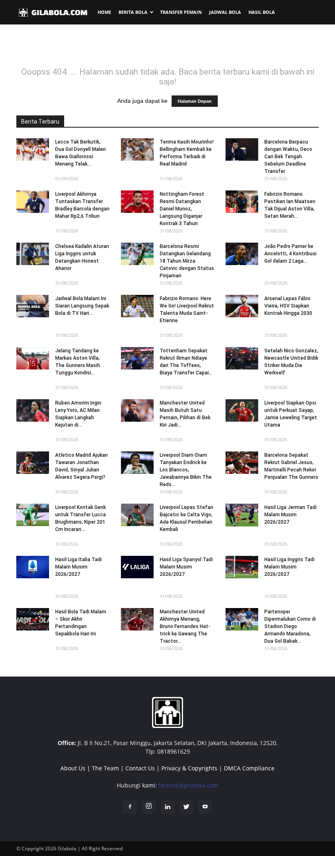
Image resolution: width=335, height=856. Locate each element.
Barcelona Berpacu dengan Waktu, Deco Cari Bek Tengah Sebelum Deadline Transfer (288, 156)
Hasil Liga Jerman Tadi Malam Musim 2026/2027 (290, 514)
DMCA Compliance (249, 768)
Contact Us (140, 768)
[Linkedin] (167, 807)
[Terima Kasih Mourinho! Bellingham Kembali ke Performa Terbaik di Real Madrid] (137, 149)
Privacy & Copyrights (189, 768)
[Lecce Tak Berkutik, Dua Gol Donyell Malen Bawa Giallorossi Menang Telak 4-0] (32, 149)
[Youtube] (205, 807)
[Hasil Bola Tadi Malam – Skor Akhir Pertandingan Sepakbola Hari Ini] (32, 619)
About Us (72, 768)
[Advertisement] (167, 48)
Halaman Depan (195, 101)
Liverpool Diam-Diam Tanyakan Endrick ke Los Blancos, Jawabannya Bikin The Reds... (186, 469)
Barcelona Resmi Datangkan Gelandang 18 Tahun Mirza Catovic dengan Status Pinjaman (187, 261)
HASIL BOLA (261, 12)
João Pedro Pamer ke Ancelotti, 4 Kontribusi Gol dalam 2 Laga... (290, 253)
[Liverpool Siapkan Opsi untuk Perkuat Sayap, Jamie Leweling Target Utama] (242, 410)
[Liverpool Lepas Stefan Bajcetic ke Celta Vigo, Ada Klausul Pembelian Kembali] (137, 515)
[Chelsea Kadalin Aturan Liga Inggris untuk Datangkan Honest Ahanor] (32, 254)
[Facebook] (129, 807)
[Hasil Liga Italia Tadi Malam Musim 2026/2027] (32, 567)
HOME (104, 12)
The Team (105, 768)
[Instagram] (148, 806)
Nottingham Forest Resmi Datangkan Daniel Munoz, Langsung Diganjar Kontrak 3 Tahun (182, 208)
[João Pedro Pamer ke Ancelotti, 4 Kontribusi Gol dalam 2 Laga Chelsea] (242, 254)
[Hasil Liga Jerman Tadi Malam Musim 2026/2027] (242, 515)
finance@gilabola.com (189, 785)
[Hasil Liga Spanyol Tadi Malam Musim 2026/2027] (137, 567)
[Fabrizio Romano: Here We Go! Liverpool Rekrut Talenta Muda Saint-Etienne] (137, 306)
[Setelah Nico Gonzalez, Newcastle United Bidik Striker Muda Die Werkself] (242, 358)
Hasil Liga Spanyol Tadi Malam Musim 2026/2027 (186, 567)
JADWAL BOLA (225, 12)
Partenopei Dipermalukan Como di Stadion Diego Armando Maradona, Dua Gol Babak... (290, 626)
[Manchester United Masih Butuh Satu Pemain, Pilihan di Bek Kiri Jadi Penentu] (137, 410)
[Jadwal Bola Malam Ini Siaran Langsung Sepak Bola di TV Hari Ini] (32, 306)
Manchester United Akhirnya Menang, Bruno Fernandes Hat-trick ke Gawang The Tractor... (185, 626)
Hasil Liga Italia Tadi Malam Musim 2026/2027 (78, 567)
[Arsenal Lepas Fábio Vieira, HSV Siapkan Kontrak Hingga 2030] (242, 306)
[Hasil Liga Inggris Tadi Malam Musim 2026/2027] (242, 567)
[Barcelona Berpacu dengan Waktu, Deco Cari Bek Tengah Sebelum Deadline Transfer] (242, 149)
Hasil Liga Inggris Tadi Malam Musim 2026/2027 (289, 567)
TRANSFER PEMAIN (181, 12)
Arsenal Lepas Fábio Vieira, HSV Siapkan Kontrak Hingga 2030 (288, 306)
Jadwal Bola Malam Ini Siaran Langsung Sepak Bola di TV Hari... (82, 306)
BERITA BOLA (132, 12)
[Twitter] (186, 807)
